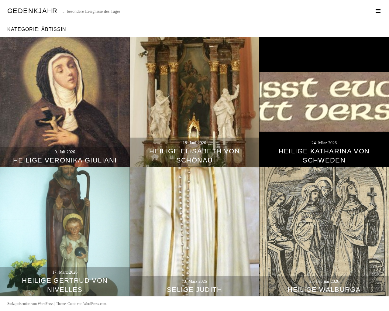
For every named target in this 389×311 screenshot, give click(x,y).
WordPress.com (94, 304)
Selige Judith (194, 289)
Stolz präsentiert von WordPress (30, 304)
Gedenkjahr (32, 11)
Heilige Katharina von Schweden (324, 155)
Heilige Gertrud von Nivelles (65, 285)
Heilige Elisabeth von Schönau (194, 155)
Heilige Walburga (324, 289)
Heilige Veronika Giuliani (65, 160)
